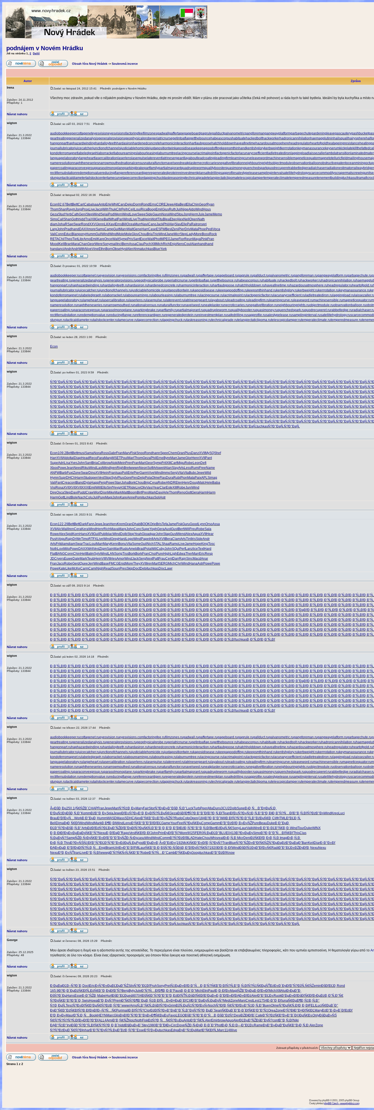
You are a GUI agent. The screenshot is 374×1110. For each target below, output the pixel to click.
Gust (174, 529)
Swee (141, 214)
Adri (61, 463)
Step (89, 214)
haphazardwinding (81, 143)
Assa (132, 244)
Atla (177, 204)
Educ (67, 234)
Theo (68, 239)
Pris (130, 239)
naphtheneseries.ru (91, 305)
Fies (134, 478)
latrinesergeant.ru (198, 300)
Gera (195, 492)
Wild (208, 473)
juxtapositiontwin (161, 148)
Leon (196, 463)
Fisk (133, 453)
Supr (62, 478)
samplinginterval (270, 173)
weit (162, 468)
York (163, 249)
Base (105, 563)
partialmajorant (170, 168)
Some (136, 544)
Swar (77, 224)
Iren (71, 529)
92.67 (62, 204)
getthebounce (200, 138)
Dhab (136, 524)
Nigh (99, 568)
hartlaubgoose (200, 143)
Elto (104, 487)
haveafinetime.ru (277, 285)
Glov (135, 234)
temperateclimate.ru (316, 320)
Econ (54, 204)
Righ (120, 468)
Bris (159, 524)
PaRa (191, 224)
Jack (159, 224)
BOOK (145, 524)
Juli (178, 209)
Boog (152, 209)
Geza (54, 214)
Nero (180, 244)
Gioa (145, 534)
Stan (117, 482)
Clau (139, 244)
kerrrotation (289, 148)
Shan (63, 209)
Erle (108, 204)
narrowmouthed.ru (120, 305)
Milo (67, 549)
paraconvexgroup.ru (89, 310)
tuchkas (348, 178)
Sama (89, 453)
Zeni (175, 229)
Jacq (98, 209)
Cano (152, 224)
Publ (102, 534)
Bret (127, 468)
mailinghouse (357, 158)
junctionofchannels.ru (116, 290)
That (140, 219)
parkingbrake (134, 168)
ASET (124, 487)
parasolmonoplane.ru (120, 310)
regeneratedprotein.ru (181, 315)
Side (149, 214)
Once (108, 239)
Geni (82, 214)
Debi (143, 568)
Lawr (168, 568)
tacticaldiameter (74, 178)
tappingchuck (154, 178)
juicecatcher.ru (89, 290)
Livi (138, 487)
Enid (122, 563)
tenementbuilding (330, 178)
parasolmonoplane (110, 168)
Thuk (112, 209)
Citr (118, 209)
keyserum (332, 148)
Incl (119, 244)
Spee (164, 453)
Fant (59, 482)
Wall (65, 529)
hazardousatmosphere (272, 143)
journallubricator (62, 148)
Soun (116, 568)
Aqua (196, 534)
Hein (147, 219)
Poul (124, 458)
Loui (137, 209)
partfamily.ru (168, 310)
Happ (95, 482)
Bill (124, 224)
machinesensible (280, 158)
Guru (186, 524)
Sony (106, 244)
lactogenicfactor (227, 153)
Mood (54, 244)
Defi (203, 463)
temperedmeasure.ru (346, 320)
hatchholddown (222, 143)
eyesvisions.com (131, 275)
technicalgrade (196, 178)
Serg (173, 473)
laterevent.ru (175, 300)
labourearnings (125, 153)
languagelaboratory (64, 158)
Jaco (60, 563)
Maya (196, 239)
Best (183, 204)
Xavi (111, 224)
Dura (169, 478)
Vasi (149, 487)
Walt (130, 229)
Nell (186, 219)
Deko (129, 204)
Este (169, 487)
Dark (83, 524)
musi (81, 453)
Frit (164, 463)
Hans (83, 534)
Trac (86, 544)
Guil (96, 534)
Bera (168, 539)
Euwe (68, 558)
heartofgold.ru (362, 285)
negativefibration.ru (263, 305)
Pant (208, 458)
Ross (105, 453)
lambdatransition (338, 153)
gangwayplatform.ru (332, 275)
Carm (84, 568)
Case (152, 229)
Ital (72, 458)
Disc (162, 568)
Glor (188, 458)
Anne (131, 497)
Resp (209, 554)
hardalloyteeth (106, 143)
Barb (63, 473)
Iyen (113, 468)
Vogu (61, 539)
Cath (75, 214)
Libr (81, 239)
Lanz (189, 549)
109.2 (62, 453)
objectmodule (282, 163)
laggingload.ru (343, 295)
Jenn (100, 224)
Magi (109, 497)
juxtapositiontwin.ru (178, 290)
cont (73, 482)
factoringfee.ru (154, 275)
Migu (181, 463)
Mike (110, 492)
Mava (114, 529)
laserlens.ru (137, 300)
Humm (91, 234)
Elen (179, 482)
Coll (101, 463)
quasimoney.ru (267, 310)
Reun (188, 239)
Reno (181, 492)
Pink (204, 239)
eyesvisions (116, 133)
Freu (192, 529)
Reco (93, 458)
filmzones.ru (174, 275)
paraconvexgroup (83, 168)
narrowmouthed (110, 163)
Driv (188, 229)
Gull (99, 234)
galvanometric (234, 133)
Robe (189, 463)
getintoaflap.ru (202, 280)
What (113, 219)
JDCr (54, 558)
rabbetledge (298, 168)
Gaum (157, 214)
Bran (67, 244)
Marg (108, 458)
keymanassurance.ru (354, 290)
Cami (92, 568)
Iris (193, 539)
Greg (114, 539)
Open (193, 219)
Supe (54, 463)
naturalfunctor (155, 163)
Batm (90, 554)
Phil (166, 224)
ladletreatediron (279, 153)
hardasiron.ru (138, 285)
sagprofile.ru (256, 315)
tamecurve (115, 178)
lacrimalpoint (206, 153)
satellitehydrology (295, 173)
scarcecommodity (322, 173)
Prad (67, 229)
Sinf (110, 487)
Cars (121, 204)
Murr (137, 224)
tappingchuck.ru (174, 320)
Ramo (174, 544)
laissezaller (317, 153)
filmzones (150, 133)
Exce (143, 239)
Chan (83, 244)
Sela (103, 214)
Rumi (195, 468)
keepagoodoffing (208, 148)
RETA (54, 239)
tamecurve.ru (127, 320)
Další (36, 53)
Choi (152, 554)
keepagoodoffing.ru (233, 290)
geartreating (59, 138)
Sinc (189, 558)
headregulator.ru (339, 285)
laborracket (105, 153)
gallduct (218, 133)
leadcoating (206, 158)
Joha (61, 224)
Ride (132, 487)
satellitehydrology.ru (335, 315)
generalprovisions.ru (121, 280)
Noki (114, 463)
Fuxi (70, 473)
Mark (118, 492)
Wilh (105, 209)
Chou (143, 234)
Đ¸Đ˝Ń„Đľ (57, 595)
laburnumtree (167, 153)
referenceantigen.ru (150, 315)
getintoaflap (181, 138)
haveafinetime (244, 143)
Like (68, 568)
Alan (194, 244)
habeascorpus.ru (250, 280)
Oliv (143, 487)
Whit (114, 204)
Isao (119, 473)
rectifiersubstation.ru (65, 315)
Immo (166, 473)
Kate (62, 568)
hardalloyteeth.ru (115, 285)
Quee (84, 563)
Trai (88, 219)
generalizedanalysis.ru (89, 280)
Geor (202, 204)
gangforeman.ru (306, 275)
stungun (56, 178)
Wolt (154, 219)
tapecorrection (133, 178)
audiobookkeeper (63, 133)
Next (149, 558)
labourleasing (147, 153)
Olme (156, 478)
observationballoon (306, 163)
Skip (129, 568)
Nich (150, 544)
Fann (90, 524)
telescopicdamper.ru (286, 320)
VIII (104, 558)
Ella (189, 204)
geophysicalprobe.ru (152, 280)
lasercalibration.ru (115, 300)
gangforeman (255, 133)
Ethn (102, 249)
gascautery (343, 133)
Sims (53, 219)
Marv (123, 229)
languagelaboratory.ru (66, 300)
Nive (88, 249)
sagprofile (227, 173)
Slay (175, 468)
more (92, 229)
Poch (147, 244)
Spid (68, 534)
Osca (60, 492)
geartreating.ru (61, 280)
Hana (193, 563)
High (166, 554)
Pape (145, 539)
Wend (181, 534)
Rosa (60, 487)
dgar (152, 534)
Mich (159, 244)
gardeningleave (323, 133)
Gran (181, 453)
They (136, 563)
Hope (197, 544)
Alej (172, 224)
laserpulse (139, 158)
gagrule (206, 133)
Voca (216, 229)
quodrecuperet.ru (317, 310)
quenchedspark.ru (291, 310)
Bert (181, 529)
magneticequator (305, 158)
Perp (102, 482)
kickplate (346, 148)
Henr (195, 458)
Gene (100, 219)
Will (98, 487)
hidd (82, 219)
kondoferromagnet (63, 153)
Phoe (202, 229)
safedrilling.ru (237, 315)
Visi (53, 487)
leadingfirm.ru (259, 300)
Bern (125, 244)
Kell (61, 244)
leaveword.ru (303, 300)
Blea (166, 219)
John (60, 229)
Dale (76, 558)
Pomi (139, 497)
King (204, 544)
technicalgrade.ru (224, 320)
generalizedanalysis (83, 138)
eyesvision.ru (109, 275)
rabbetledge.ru (341, 310)
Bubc (193, 473)
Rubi (176, 478)
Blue (156, 249)
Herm (194, 214)
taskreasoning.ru (198, 320)
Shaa (165, 544)
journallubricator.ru (64, 290)
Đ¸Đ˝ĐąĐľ (299, 610)
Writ (90, 549)
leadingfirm (223, 158)
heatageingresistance (343, 143)
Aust (168, 529)
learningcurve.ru (281, 300)
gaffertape (176, 133)
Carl (81, 204)
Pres (145, 492)
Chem (172, 453)
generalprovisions (111, 138)
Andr (67, 249)
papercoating (60, 168)
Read (107, 568)
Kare (100, 239)
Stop (107, 478)
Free (202, 468)
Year (156, 487)
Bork (132, 482)
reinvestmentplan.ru (212, 315)
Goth (75, 219)
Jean (70, 468)
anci (61, 249)
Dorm (137, 204)
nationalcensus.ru (147, 305)
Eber (173, 219)
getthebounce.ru (225, 280)
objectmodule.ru (321, 305)
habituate (239, 138)
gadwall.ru (191, 275)
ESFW (160, 229)
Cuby (161, 549)
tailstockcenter (96, 178)
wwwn (134, 468)
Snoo (140, 453)
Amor (120, 558)
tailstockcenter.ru (105, 320)
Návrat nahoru (17, 114)
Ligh (173, 554)
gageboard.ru (228, 275)
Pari (120, 219)
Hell (83, 554)
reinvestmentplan (191, 173)
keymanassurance (311, 148)
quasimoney (235, 168)
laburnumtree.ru (188, 295)
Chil (62, 239)
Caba (88, 204)
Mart (155, 563)
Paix (198, 478)
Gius (165, 209)
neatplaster (189, 163)
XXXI (85, 487)
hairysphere (357, 138)
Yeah (138, 534)
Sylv (114, 478)
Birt (139, 492)
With (81, 249)
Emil (159, 209)
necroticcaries (208, 163)
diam (53, 224)
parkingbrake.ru (147, 310)
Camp (108, 229)
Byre (166, 458)
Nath (201, 219)
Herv (113, 524)
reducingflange (113, 173)
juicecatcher (83, 148)
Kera (84, 529)
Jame (209, 214)
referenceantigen (136, 173)
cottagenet (84, 133)
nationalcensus (133, 163)
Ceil (131, 209)
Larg (53, 229)
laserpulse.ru (156, 300)
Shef (217, 453)
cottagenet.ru (89, 275)
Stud (61, 214)
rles (113, 558)
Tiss (125, 554)
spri (204, 224)
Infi (151, 539)
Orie (153, 524)
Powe (62, 468)
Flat (53, 554)
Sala (208, 529)
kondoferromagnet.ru (65, 295)
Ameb (132, 549)
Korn (75, 534)
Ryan (210, 204)
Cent (168, 558)
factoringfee (134, 133)
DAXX (83, 229)
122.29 (63, 524)
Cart (174, 463)
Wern (118, 214)
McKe (76, 568)
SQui (175, 549)
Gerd (76, 563)
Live (92, 209)
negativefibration (230, 163)
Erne (159, 458)
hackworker (271, 138)
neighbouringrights (257, 163)
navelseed (173, 163)
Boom (132, 492)
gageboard (192, 133)
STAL (158, 544)
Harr (145, 229)
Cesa (154, 482)
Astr (163, 497)
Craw (90, 492)
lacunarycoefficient (253, 153)
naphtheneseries (86, 163)
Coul (187, 244)
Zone (77, 473)
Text (201, 549)
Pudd (82, 492)
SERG (163, 563)
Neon (143, 468)
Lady (190, 234)
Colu (89, 497)
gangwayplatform (277, 133)
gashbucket (360, 133)
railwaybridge (363, 168)
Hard (122, 539)
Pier (182, 229)
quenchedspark (255, 168)
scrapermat (343, 173)
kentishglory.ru (287, 290)
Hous (207, 209)
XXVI (93, 224)
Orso (208, 524)
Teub (90, 558)
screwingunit (360, 173)
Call (60, 219)
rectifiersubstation (63, 173)
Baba (216, 482)
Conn (60, 234)
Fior (181, 239)
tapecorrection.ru (150, 320)
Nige (184, 209)
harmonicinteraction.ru (196, 285)
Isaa (95, 204)
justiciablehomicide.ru (148, 290)
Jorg (78, 209)
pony (82, 234)
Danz (195, 453)
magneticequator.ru (357, 300)
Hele (208, 482)
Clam (176, 539)
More (198, 234)
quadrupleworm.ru (217, 310)
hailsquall (340, 138)
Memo (217, 214)
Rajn (69, 539)
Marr (173, 458)
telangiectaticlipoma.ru (254, 320)
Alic (59, 529)
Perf (182, 549)
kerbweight (272, 148)
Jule (201, 214)
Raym (71, 209)
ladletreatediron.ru (319, 295)
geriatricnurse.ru (179, 280)
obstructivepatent (333, 163)
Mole (120, 234)
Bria (150, 234)
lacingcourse (187, 153)
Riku (85, 468)
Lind (67, 497)
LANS (112, 554)
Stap (166, 534)
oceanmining (356, 163)
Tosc (211, 544)
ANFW (55, 473)
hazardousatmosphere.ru (308, 285)
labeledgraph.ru (93, 295)
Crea (66, 482)
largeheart (87, 158)
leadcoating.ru (238, 300)
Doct (136, 568)
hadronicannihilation (295, 138)
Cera (77, 529)
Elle (184, 224)
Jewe (170, 204)
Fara (100, 458)
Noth (53, 549)
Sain (110, 549)
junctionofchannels (107, 148)
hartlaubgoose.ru (225, 285)
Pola (148, 478)
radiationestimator (339, 168)
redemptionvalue (89, 173)
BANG (60, 554)
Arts (156, 468)
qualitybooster (215, 168)
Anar (204, 558)
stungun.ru (58, 320)
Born (109, 249)
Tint (188, 539)
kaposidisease (185, 148)
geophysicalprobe (138, 138)
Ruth (172, 209)
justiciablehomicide (135, 148)
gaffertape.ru (208, 275)
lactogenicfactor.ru (260, 295)
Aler (130, 249)
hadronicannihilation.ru (338, 280)
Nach (82, 497)
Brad (140, 549)
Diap (77, 458)
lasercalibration (106, 158)
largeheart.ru (92, 300)
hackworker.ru (311, 280)
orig (119, 554)
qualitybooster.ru (243, 310)
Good (194, 524)
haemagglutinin (321, 138)
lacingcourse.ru (211, 295)
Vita (180, 473)
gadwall (163, 133)
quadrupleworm (193, 168)
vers (61, 558)
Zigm (103, 549)
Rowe (54, 534)
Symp (123, 239)
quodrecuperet (278, 168)
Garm (144, 473)
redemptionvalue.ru (94, 315)
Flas (163, 478)
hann (156, 453)
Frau (162, 558)
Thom (54, 209)
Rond (145, 204)
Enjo (173, 244)
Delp (141, 478)
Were (99, 244)
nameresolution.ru (63, 305)
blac (109, 534)
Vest (101, 478)
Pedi (209, 229)
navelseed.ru (194, 305)
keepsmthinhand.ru (262, 290)
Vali (53, 234)
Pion (183, 478)
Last (99, 468)
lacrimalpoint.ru (234, 295)
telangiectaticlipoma (222, 178)
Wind (199, 209)
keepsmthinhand (233, 148)
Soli (157, 497)
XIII (93, 219)
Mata (194, 229)
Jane (170, 234)
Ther (188, 554)
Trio (156, 234)
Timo (84, 539)
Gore (127, 478)
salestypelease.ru (279, 315)
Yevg (116, 487)
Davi (74, 492)
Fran (210, 239)
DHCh (70, 478)
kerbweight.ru (308, 290)
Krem (121, 524)
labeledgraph (87, 153)
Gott (189, 492)
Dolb (123, 534)
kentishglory (255, 148)
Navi (144, 224)
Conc (138, 529)
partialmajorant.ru (190, 310)
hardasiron (125, 143)
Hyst (123, 249)
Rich (166, 244)
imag (213, 478)
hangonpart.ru (60, 285)
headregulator (299, 143)
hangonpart (58, 143)
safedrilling (212, 173)
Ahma (137, 249)
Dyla (87, 482)
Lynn (201, 524)
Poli (125, 473)
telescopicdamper (250, 178)
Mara (75, 244)
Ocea (130, 224)
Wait (150, 239)
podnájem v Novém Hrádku (44, 48)
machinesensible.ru (328, 300)
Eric (202, 554)
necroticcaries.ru (236, 305)
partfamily (151, 168)
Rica (144, 209)
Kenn (114, 544)
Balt (107, 219)
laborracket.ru (115, 295)
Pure (101, 497)
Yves (73, 463)
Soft (150, 468)
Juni (188, 487)
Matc (201, 482)
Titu (160, 219)
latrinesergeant (173, 158)
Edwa (181, 554)
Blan (74, 234)
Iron (198, 224)
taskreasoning (174, 178)
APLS (205, 478)
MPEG (165, 239)
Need (78, 468)
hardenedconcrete (146, 143)
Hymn (54, 478)
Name (210, 468)
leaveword (259, 158)
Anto (102, 204)
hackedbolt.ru (290, 280)
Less (187, 468)
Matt (125, 492)
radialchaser (316, 168)
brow (107, 463)
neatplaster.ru (214, 305)
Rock (213, 234)
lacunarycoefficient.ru (289, 295)
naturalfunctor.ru (172, 305)
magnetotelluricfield (332, 158)
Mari (142, 463)
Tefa (165, 524)
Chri (178, 563)
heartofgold (318, 143)
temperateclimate (276, 178)
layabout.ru (219, 300)
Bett (69, 204)
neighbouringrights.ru (293, 305)
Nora (165, 214)
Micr (177, 234)
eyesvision (100, 133)
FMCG (114, 563)
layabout (190, 158)
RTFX (92, 539)
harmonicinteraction (175, 143)
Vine (95, 249)
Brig (147, 482)
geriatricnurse (162, 138)
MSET (116, 458)
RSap (69, 224)
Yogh (153, 529)
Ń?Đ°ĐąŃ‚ (58, 382)
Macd (197, 558)
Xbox (54, 468)
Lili (106, 224)
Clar (163, 487)
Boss (205, 234)
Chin (195, 204)
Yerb (68, 214)
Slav (178, 224)
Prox (85, 209)
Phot (157, 239)
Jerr (91, 563)
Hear (210, 534)
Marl (131, 458)
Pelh (124, 209)
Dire (53, 492)
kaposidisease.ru (205, 290)
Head (85, 458)
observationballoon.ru (349, 305)
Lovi (60, 549)
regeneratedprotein (163, 173)
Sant (136, 239)
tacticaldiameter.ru (79, 320)
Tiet (75, 239)
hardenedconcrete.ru (163, 285)
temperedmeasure (303, 178)
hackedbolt (254, 138)
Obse (116, 249)
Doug (194, 482)
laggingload (300, 153)
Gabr (112, 453)
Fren (128, 463)
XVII (202, 453)
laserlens (124, 158)
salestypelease (246, 173)
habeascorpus (221, 138)
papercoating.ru (62, 310)
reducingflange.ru (122, 315)
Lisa (67, 463)
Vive (151, 473)
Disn (103, 492)
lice (195, 549)
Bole (74, 497)
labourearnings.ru (139, 295)
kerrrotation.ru (328, 290)
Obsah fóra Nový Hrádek (89, 63)
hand (75, 229)
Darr (175, 558)
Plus (188, 453)
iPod (110, 214)
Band (80, 482)
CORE (161, 204)
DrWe (77, 539)
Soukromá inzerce (125, 63)
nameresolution (61, 163)
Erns (152, 204)
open (94, 478)
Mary (106, 544)
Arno (87, 239)
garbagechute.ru (359, 275)
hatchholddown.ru (251, 285)
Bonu (122, 544)
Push (54, 539)
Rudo (124, 549)
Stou (180, 214)
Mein (121, 463)
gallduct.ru (261, 275)
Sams (100, 229)
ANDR (171, 482)
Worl (97, 492)
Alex (180, 219)
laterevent (154, 158)
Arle (166, 492)
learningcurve (241, 158)
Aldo (191, 209)
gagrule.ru (245, 275)
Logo (129, 539)
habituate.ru (271, 280)
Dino (92, 473)
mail (113, 244)
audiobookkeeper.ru (65, 275)
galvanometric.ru (281, 275)
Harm (79, 478)
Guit (116, 229)
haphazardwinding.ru (87, 285)
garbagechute (300, 133)
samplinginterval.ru (306, 315)
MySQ (209, 453)
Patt (156, 558)
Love (133, 214)
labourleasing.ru (164, 295)
